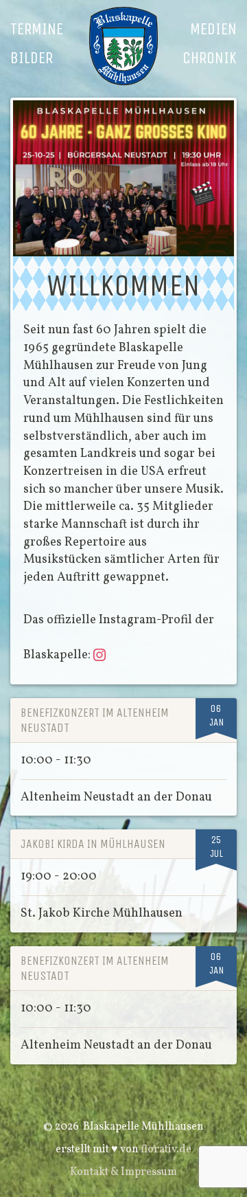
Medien (213, 28)
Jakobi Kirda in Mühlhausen (93, 843)
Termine (36, 28)
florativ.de (166, 1149)
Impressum (149, 1172)
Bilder (31, 57)
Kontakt (89, 1172)
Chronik (210, 57)
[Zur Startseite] (123, 46)
